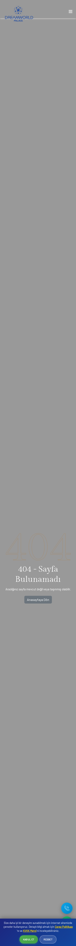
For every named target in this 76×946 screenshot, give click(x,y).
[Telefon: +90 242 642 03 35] (67, 908)
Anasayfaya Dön (38, 600)
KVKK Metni (29, 930)
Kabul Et (28, 939)
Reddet (48, 939)
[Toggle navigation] (70, 12)
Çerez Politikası (64, 926)
